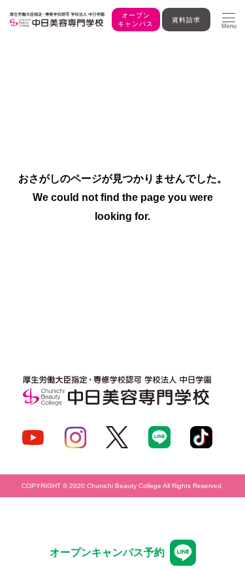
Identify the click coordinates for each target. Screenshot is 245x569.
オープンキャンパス (136, 19)
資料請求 (186, 19)
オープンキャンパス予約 (107, 552)
